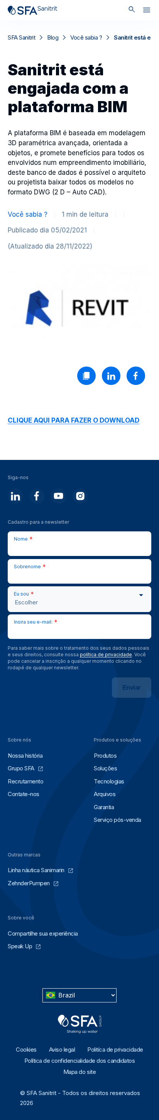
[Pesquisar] (132, 10)
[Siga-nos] (15, 496)
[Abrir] (146, 11)
